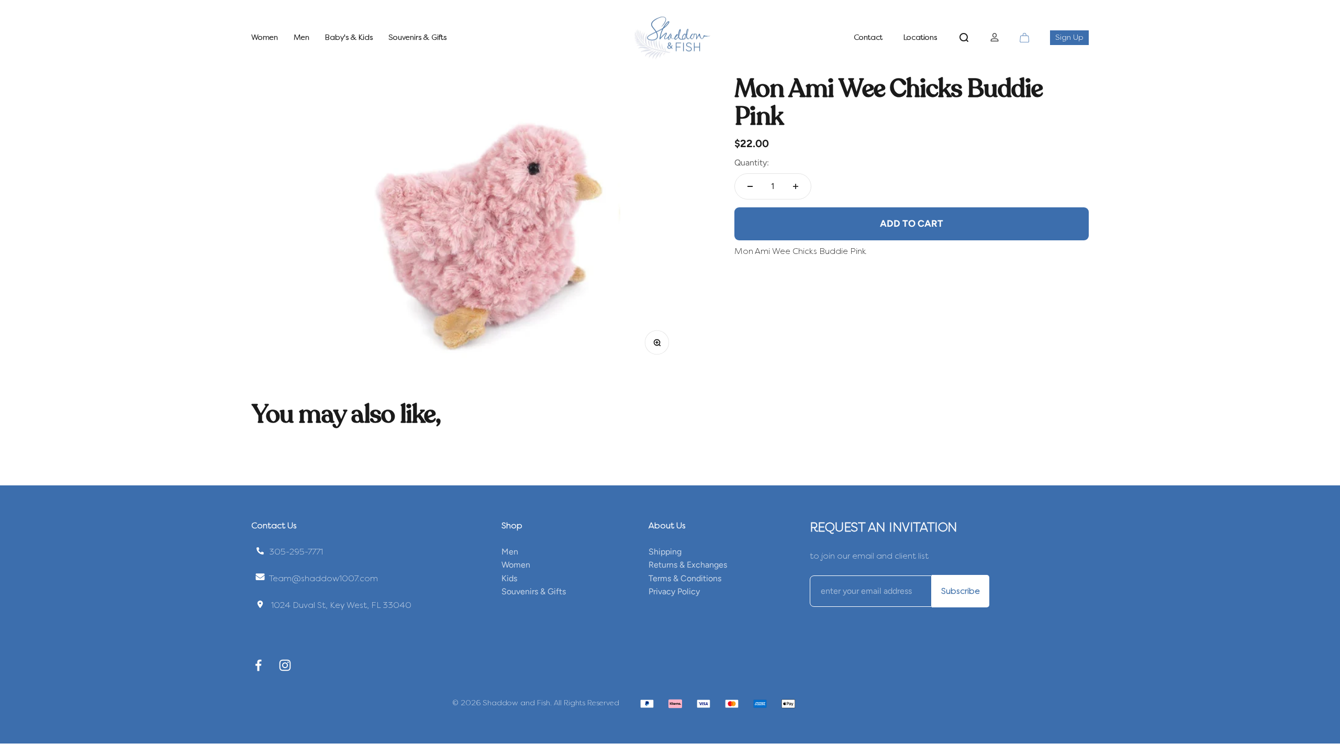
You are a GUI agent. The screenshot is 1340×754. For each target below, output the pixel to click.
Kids (509, 578)
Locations (920, 37)
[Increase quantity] (795, 186)
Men (301, 37)
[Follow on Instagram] (285, 665)
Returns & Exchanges (688, 565)
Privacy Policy (674, 591)
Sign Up (1072, 37)
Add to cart (911, 223)
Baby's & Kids (349, 37)
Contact (868, 37)
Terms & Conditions (685, 578)
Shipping (665, 552)
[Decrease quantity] (750, 186)
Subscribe (960, 591)
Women (264, 37)
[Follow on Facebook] (258, 665)
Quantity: (751, 163)
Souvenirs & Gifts (417, 37)
